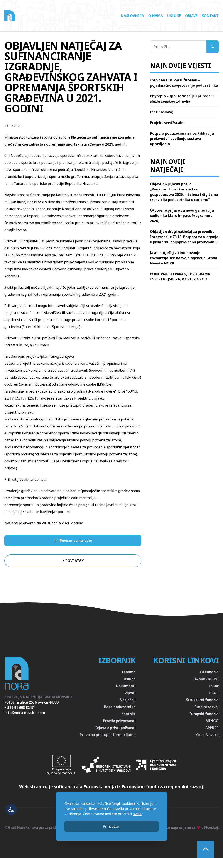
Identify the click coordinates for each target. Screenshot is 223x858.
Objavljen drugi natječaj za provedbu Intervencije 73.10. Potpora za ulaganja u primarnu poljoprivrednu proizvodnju (184, 236)
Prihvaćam (111, 826)
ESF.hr (214, 685)
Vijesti (130, 692)
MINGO (212, 720)
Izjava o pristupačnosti (115, 727)
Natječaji (128, 699)
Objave (191, 15)
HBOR (214, 692)
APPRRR (212, 727)
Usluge (174, 15)
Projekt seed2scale (166, 122)
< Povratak (73, 560)
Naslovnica (132, 15)
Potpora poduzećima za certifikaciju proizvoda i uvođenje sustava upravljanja (182, 138)
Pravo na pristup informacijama (108, 734)
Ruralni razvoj (206, 706)
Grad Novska (207, 734)
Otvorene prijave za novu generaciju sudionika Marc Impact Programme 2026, (182, 215)
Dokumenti (126, 685)
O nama (155, 15)
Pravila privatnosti (119, 720)
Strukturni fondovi (202, 699)
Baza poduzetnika (120, 706)
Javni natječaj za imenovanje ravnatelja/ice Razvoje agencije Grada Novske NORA (183, 258)
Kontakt (210, 15)
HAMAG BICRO (206, 678)
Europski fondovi (204, 713)
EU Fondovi (209, 671)
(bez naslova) (161, 112)
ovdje (137, 814)
